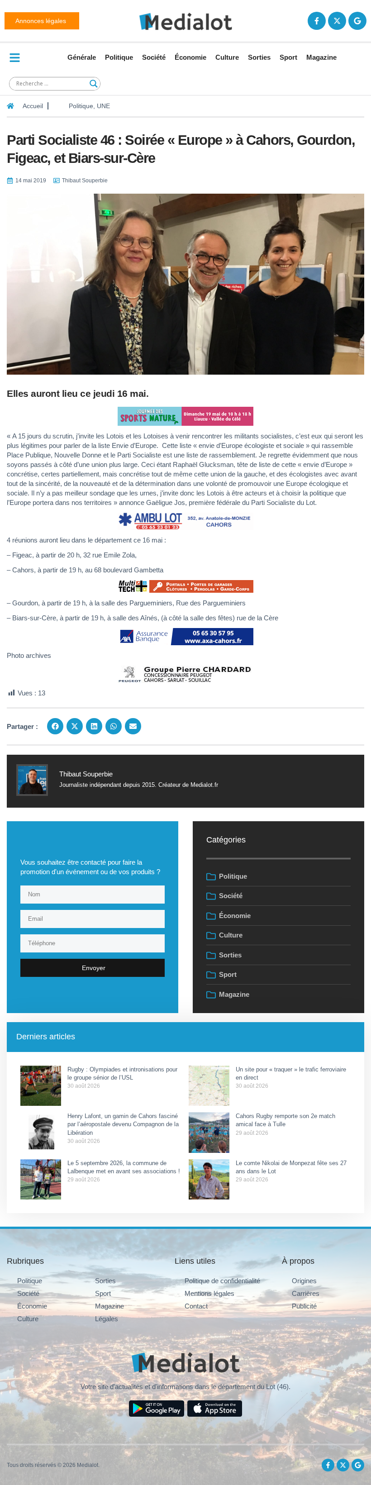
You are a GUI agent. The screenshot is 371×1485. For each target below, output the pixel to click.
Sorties (259, 57)
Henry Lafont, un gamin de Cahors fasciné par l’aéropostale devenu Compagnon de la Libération (123, 1124)
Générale (81, 57)
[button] (55, 726)
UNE (103, 105)
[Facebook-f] (317, 21)
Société (154, 57)
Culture (227, 57)
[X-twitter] (337, 21)
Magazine (321, 57)
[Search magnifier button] (93, 83)
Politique (119, 57)
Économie (190, 57)
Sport (288, 57)
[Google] (357, 21)
